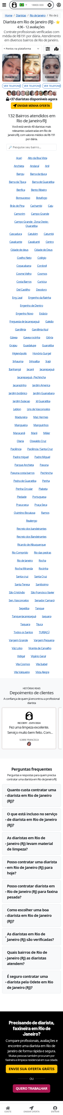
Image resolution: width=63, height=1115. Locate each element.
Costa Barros (23, 282)
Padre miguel (21, 457)
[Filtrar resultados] (47, 48)
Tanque (39, 608)
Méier (46, 433)
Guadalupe (29, 345)
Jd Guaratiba (43, 401)
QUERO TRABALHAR (31, 1088)
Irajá (48, 361)
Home (8, 15)
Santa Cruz (40, 576)
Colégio (41, 258)
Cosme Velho (23, 274)
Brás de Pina (17, 206)
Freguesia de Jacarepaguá (24, 321)
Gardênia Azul (40, 329)
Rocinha (43, 568)
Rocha (42, 560)
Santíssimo (42, 584)
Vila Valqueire (22, 672)
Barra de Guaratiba (43, 182)
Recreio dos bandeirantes (31, 529)
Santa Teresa (22, 584)
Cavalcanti (34, 242)
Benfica (20, 190)
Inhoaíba (34, 361)
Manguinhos (40, 425)
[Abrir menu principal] (4, 5)
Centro (50, 242)
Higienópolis (19, 353)
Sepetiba (24, 608)
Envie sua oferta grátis (31, 1068)
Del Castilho (23, 290)
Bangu (20, 174)
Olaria (20, 441)
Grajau (13, 345)
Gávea (13, 337)
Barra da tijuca (38, 174)
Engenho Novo (24, 313)
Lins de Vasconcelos (38, 409)
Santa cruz (22, 576)
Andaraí (34, 166)
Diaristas (21, 15)
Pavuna (44, 465)
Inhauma (18, 361)
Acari (19, 158)
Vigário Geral (38, 656)
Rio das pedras (42, 552)
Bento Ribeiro (39, 190)
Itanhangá (15, 369)
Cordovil (42, 266)
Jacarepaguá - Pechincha (31, 377)
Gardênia (20, 329)
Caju (50, 206)
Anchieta (19, 166)
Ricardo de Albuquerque (31, 545)
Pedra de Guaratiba (24, 481)
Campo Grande (40, 214)
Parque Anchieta (24, 465)
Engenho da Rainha (39, 297)
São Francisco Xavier (42, 592)
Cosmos (42, 274)
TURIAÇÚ (44, 632)
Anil (47, 166)
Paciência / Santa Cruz (40, 449)
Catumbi (49, 234)
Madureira (21, 417)
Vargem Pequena (44, 640)
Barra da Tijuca (17, 182)
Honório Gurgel (42, 353)
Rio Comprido (20, 552)
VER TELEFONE (12, 85)
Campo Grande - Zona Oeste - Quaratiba (31, 224)
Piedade (21, 497)
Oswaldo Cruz (38, 441)
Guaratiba (48, 345)
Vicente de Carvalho (39, 648)
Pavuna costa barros (22, 473)
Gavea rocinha (31, 337)
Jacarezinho (19, 385)
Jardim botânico (18, 393)
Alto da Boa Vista (37, 158)
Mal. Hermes (40, 417)
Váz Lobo (17, 648)
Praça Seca (40, 505)
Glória (49, 337)
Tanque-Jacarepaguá (24, 616)
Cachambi (36, 206)
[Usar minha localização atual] (49, 5)
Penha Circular (24, 489)
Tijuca (39, 624)
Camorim (19, 214)
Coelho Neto (24, 258)
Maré (34, 433)
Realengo (31, 521)
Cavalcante (15, 242)
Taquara (25, 624)
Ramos (45, 513)
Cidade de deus (19, 250)
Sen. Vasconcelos (19, 600)
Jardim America (41, 385)
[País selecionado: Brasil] (23, 5)
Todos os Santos (23, 632)
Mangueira (21, 425)
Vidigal (21, 656)
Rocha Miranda (24, 568)
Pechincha (46, 473)
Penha (46, 481)
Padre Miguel (42, 457)
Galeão (49, 321)
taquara (46, 616)
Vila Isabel (41, 664)
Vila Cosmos (23, 664)
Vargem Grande (18, 640)
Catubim (33, 234)
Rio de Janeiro (38, 15)
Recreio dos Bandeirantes (31, 537)
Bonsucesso (23, 198)
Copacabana (23, 266)
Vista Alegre (42, 672)
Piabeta (43, 489)
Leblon (17, 409)
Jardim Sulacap (21, 401)
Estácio (43, 313)
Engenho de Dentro (31, 305)
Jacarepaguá (47, 369)
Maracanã (19, 433)
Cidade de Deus (43, 250)
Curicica (42, 282)
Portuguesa (39, 497)
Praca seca (22, 505)
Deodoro (41, 290)
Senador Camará (44, 600)
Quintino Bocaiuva (24, 513)
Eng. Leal (17, 297)
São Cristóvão (17, 592)
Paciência (15, 449)
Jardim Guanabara (43, 393)
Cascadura (15, 234)
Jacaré (30, 369)
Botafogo (41, 198)
